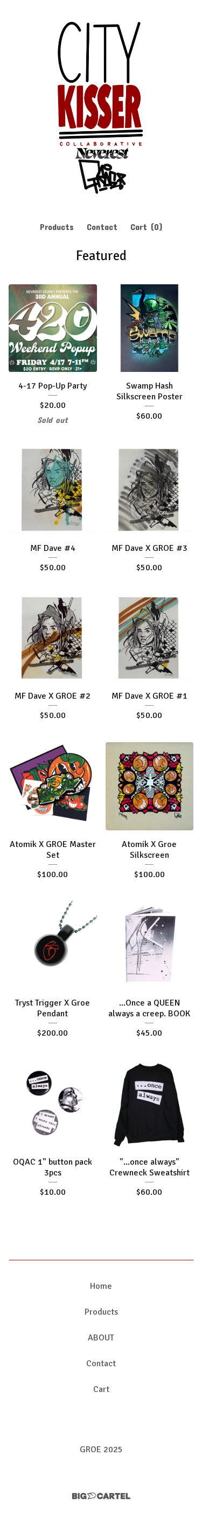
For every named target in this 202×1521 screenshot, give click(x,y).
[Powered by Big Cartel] (101, 1496)
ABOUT (101, 1337)
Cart (101, 1389)
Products (57, 226)
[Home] (101, 105)
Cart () (146, 226)
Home (101, 1286)
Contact (102, 226)
